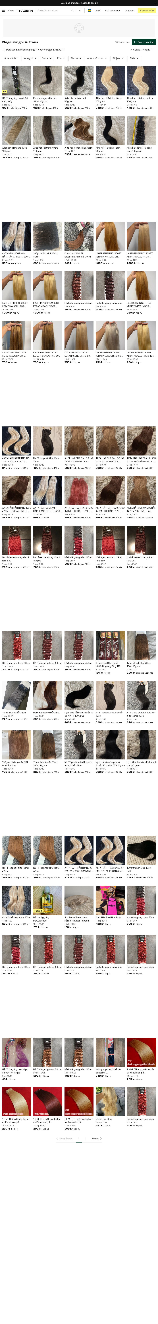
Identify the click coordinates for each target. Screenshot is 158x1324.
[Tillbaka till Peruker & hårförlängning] (3, 49)
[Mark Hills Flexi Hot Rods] (110, 900)
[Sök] (72, 10)
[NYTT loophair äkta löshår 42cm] (47, 440)
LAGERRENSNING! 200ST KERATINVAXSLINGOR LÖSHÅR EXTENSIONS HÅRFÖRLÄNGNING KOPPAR (110, 255)
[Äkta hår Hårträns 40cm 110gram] (47, 130)
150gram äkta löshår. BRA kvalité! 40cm (15, 764)
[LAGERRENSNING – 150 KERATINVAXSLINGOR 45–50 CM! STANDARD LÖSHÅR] (141, 335)
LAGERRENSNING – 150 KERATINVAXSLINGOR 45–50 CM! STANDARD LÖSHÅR (141, 354)
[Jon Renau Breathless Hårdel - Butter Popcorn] (79, 900)
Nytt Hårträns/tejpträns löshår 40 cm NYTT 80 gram (110, 764)
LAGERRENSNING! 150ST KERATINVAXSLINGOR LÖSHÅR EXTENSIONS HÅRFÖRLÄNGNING (15, 354)
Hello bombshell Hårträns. (46, 712)
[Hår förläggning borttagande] (47, 900)
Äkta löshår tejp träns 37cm (16, 917)
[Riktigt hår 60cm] (110, 1101)
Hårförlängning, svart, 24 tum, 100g (15, 100)
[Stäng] (155, 3)
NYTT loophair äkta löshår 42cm (46, 460)
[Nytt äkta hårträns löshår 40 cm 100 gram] (141, 744)
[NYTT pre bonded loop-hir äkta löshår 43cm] (141, 695)
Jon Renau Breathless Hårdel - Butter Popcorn (76, 919)
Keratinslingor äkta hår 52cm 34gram (44, 100)
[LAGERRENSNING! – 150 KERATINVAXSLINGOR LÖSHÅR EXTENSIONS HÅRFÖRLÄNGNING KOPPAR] (141, 285)
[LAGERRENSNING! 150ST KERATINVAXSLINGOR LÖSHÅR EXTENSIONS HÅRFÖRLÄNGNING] (16, 335)
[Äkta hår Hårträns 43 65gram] (79, 80)
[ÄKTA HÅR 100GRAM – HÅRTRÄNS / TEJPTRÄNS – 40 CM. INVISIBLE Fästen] (16, 236)
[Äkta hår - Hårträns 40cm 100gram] (110, 80)
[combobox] (55, 10)
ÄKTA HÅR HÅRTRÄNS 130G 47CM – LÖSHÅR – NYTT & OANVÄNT (141, 460)
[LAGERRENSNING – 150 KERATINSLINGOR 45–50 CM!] (47, 335)
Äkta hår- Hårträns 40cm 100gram (14, 149)
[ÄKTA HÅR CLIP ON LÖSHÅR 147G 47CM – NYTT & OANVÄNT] (79, 440)
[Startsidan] (25, 10)
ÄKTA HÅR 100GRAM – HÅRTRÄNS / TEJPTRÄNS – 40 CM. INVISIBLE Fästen (16, 255)
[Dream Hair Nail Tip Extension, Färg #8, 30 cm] (79, 236)
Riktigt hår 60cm (104, 1119)
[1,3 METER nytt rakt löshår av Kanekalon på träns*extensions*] (141, 1052)
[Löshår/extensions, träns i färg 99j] (47, 540)
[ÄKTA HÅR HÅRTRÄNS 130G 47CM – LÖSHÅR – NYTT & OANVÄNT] (141, 440)
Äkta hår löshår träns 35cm (78, 147)
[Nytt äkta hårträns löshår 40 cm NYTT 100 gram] (79, 695)
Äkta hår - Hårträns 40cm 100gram (109, 100)
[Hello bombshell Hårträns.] (47, 695)
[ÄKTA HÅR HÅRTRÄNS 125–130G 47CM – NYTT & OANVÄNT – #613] (16, 440)
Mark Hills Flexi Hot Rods (108, 917)
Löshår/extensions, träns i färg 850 (15, 559)
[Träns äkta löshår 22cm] (16, 695)
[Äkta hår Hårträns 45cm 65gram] (110, 130)
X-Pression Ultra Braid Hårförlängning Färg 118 (108, 665)
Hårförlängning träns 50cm (78, 303)
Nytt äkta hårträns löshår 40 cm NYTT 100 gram (79, 714)
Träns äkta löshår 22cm (14, 712)
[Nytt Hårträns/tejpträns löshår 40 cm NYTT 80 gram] (110, 744)
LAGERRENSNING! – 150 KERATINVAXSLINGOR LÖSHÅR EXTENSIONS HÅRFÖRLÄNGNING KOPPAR (141, 305)
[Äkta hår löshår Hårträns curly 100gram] (141, 130)
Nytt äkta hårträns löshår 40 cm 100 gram (141, 764)
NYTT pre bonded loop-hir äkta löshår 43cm (141, 714)
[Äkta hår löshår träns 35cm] (79, 130)
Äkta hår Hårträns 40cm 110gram (45, 149)
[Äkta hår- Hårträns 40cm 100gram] (16, 130)
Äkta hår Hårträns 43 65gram (75, 100)
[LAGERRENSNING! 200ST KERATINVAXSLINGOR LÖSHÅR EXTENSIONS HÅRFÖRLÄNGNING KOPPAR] (110, 236)
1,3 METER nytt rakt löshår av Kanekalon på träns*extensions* (140, 1071)
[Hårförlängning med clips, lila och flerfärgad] (16, 1052)
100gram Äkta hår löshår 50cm (45, 255)
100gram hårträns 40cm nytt (139, 869)
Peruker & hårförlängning (20, 49)
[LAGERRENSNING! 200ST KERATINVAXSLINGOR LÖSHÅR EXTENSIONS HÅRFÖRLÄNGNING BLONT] (141, 236)
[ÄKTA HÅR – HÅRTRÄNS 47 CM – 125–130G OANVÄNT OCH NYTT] (79, 850)
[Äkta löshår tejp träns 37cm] (16, 900)
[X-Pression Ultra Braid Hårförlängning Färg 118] (110, 645)
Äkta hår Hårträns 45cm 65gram (108, 149)
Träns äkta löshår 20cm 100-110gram (139, 665)
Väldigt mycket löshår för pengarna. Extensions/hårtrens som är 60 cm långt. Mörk (110, 1071)
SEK (98, 10)
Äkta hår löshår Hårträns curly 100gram (139, 149)
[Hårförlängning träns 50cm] (79, 285)
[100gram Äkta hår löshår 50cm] (47, 236)
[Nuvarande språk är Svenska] (89, 10)
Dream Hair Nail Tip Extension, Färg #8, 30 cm (77, 255)
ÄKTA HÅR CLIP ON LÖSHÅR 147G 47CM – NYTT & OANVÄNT (78, 460)
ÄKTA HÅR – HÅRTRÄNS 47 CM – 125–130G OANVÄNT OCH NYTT (78, 870)
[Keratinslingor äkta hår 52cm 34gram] (47, 80)
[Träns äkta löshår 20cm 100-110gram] (141, 645)
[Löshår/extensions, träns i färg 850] (16, 540)
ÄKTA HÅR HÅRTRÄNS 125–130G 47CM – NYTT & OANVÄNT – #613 (16, 460)
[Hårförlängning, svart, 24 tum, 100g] (16, 80)
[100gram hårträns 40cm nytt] (141, 850)
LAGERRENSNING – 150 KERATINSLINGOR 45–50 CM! (46, 354)
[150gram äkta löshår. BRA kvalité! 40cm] (16, 744)
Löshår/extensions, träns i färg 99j (46, 559)
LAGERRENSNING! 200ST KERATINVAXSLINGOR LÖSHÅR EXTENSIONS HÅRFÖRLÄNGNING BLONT (141, 255)
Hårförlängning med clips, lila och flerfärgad (15, 1071)
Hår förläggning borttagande (41, 919)
